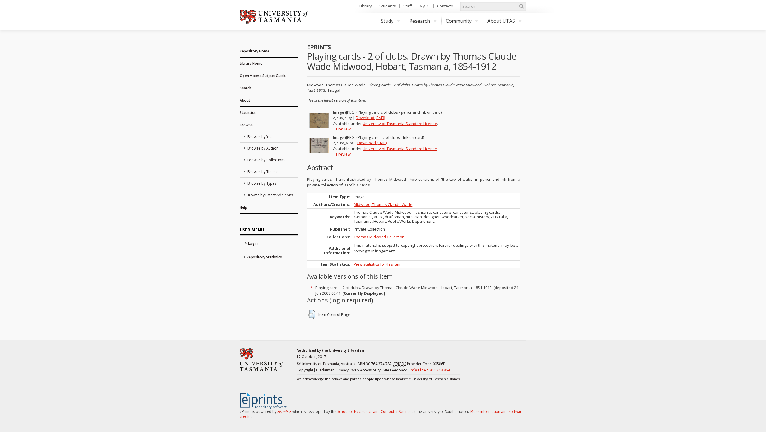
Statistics (248, 112)
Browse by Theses (262, 171)
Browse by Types (261, 183)
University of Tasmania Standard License (400, 123)
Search (245, 88)
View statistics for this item (378, 264)
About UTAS (501, 21)
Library (365, 6)
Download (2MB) (370, 117)
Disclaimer (325, 370)
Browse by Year (260, 136)
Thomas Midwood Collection (379, 237)
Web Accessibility (366, 370)
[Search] (521, 6)
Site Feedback (395, 370)
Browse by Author (262, 148)
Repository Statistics (264, 257)
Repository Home (254, 51)
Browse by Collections (266, 159)
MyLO (425, 6)
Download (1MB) (372, 142)
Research (419, 21)
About (245, 100)
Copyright (305, 370)
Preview (343, 129)
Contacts (445, 6)
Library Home (251, 63)
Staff (407, 6)
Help (243, 207)
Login (253, 243)
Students (387, 6)
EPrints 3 (284, 411)
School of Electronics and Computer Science (374, 411)
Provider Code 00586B (419, 363)
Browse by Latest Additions (270, 195)
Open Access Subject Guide (263, 75)
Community (459, 21)
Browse (246, 124)
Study (387, 21)
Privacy (343, 370)
